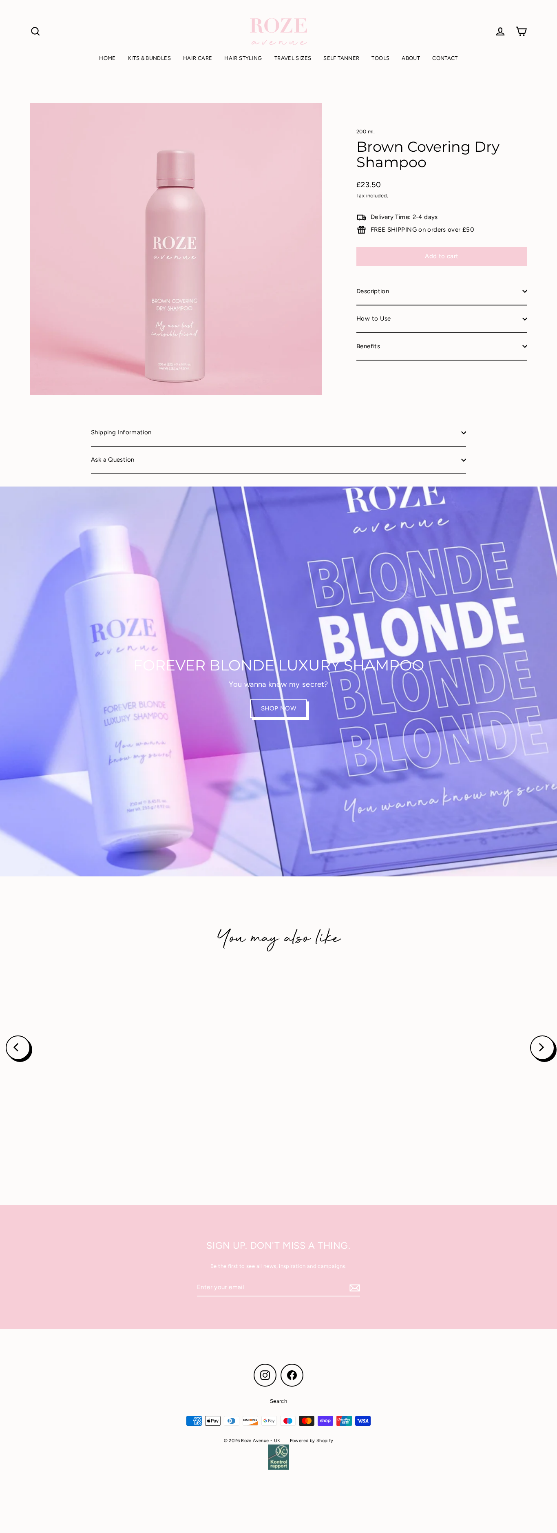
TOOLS (380, 58)
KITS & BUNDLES (149, 58)
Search (278, 1401)
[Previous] (18, 1047)
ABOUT (411, 58)
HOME (107, 58)
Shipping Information (121, 432)
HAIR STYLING (243, 58)
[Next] (542, 1047)
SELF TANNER (341, 58)
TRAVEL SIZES (293, 58)
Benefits (368, 346)
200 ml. (365, 131)
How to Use (373, 318)
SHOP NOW (278, 708)
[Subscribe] (353, 1288)
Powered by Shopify (312, 1440)
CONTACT (445, 58)
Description (372, 291)
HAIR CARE (197, 58)
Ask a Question (112, 459)
